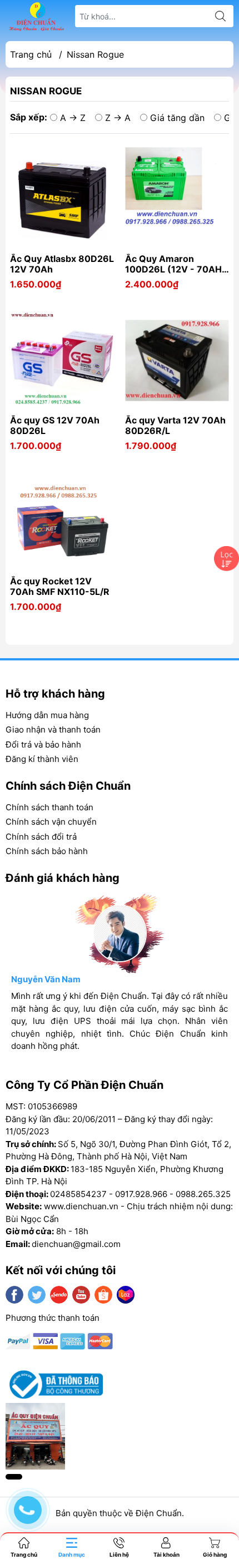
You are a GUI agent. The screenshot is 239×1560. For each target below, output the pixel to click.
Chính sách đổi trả (41, 836)
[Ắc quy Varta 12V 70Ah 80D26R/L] (177, 360)
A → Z (73, 117)
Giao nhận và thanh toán (53, 729)
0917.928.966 (141, 1194)
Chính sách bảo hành (47, 851)
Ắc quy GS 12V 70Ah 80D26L (54, 425)
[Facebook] (14, 1295)
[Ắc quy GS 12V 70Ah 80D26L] (62, 360)
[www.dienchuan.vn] (36, 16)
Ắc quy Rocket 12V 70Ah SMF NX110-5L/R (59, 586)
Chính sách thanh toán (49, 807)
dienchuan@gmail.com (76, 1244)
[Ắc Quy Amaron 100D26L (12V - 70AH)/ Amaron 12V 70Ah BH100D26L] (177, 199)
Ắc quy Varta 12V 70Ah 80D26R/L (175, 425)
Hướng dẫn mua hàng (47, 715)
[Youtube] (81, 1295)
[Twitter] (37, 1295)
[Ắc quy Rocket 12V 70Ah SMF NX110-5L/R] (62, 521)
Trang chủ (31, 54)
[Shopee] (103, 1295)
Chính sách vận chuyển (51, 821)
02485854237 (78, 1194)
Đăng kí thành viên (42, 759)
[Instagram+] (59, 1295)
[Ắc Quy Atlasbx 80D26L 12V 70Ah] (62, 199)
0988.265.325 (203, 1194)
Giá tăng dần (177, 117)
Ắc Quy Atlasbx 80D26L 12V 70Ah (62, 264)
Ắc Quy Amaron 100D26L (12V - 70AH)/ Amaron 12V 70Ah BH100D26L (177, 264)
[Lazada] (126, 1295)
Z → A (118, 117)
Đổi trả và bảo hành (43, 744)
